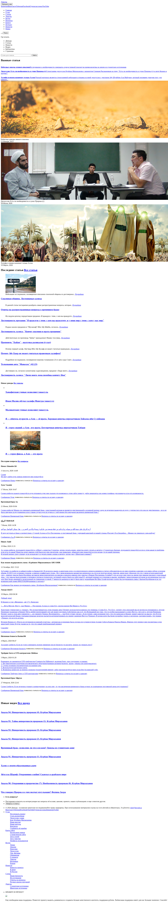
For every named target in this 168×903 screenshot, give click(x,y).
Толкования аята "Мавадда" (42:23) (19, 364)
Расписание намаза (17, 832)
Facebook (26, 6)
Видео (7, 18)
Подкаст (8, 25)
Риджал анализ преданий (20, 882)
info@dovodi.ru (136, 808)
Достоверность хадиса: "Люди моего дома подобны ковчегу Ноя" (33, 375)
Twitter (56, 810)
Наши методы (15, 824)
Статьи (8, 14)
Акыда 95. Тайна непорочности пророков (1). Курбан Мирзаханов (34, 721)
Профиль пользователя (19, 841)
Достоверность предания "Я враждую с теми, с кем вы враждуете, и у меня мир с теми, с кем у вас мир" (52, 320)
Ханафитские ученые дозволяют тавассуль (26, 392)
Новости (8, 27)
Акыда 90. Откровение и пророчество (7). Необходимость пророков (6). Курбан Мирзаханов (47, 783)
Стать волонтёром (17, 816)
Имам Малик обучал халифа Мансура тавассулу (29, 401)
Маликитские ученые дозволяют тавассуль (26, 410)
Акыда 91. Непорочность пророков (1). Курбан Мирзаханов (31, 756)
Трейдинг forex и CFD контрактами (24, 674)
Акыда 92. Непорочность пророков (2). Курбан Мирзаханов (31, 739)
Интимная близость (18, 649)
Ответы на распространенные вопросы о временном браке (30, 309)
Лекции (13, 847)
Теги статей (14, 837)
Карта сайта (10, 830)
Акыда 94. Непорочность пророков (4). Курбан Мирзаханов (31, 712)
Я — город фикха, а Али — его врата (24, 454)
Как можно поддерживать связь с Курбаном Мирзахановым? (34, 585)
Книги (8, 23)
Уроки (12, 845)
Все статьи (30, 270)
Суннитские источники (19, 886)
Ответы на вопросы (17, 880)
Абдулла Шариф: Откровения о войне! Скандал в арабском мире (33, 774)
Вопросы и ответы (12, 804)
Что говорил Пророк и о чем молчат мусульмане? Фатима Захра (33, 792)
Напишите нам (7, 4)
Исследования (15, 878)
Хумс (12, 497)
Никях (12, 558)
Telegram (19, 6)
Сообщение (5, 481)
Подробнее (79, 294)
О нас (7, 12)
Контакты (14, 826)
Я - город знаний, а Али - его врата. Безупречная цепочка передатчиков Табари (45, 427)
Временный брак (17, 516)
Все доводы (18, 383)
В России (13, 872)
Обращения (14, 855)
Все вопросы (23, 461)
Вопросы (9, 21)
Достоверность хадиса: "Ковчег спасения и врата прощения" (31, 331)
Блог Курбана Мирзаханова (21, 820)
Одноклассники (36, 6)
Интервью (14, 861)
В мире (13, 870)
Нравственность (16, 876)
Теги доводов (15, 839)
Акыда (13, 632)
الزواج (12, 537)
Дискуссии (14, 851)
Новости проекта (16, 868)
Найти (35, 55)
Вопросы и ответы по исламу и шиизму (48, 481)
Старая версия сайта (18, 835)
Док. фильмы (15, 853)
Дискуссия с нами (17, 818)
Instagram (4, 6)
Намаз (7, 29)
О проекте (14, 857)
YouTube (45, 6)
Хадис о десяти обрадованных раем (18, 765)
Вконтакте (12, 6)
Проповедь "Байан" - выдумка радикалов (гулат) (26, 342)
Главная (8, 10)
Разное (12, 863)
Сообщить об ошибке (18, 828)
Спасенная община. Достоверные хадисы (21, 298)
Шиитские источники (18, 888)
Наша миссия (15, 822)
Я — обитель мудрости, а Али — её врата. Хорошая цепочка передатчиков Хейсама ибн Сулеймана (55, 419)
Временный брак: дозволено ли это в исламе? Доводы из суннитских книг (38, 748)
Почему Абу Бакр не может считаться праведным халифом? (31, 353)
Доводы (4, 2)
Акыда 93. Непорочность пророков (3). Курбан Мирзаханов (31, 730)
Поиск (6, 33)
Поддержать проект (17, 814)
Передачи (13, 849)
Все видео (24, 703)
